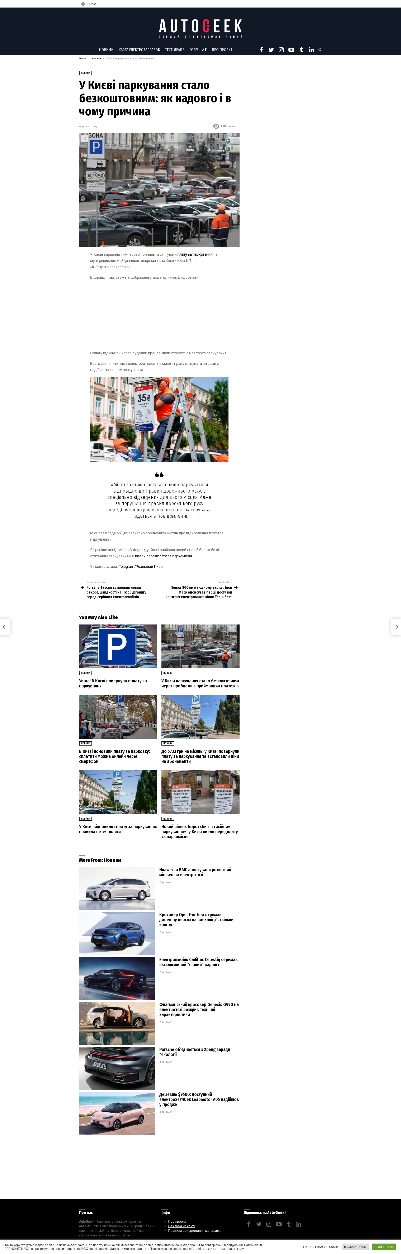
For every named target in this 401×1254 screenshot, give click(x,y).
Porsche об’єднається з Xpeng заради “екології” (194, 1052)
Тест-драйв (174, 49)
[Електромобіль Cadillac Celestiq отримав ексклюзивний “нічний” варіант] (117, 978)
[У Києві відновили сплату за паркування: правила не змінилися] (118, 792)
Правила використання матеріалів (195, 1231)
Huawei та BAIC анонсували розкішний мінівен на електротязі (195, 872)
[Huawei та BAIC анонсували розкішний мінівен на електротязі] (117, 888)
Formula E (198, 49)
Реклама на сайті (181, 1226)
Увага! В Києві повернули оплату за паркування (113, 683)
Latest (91, 4)
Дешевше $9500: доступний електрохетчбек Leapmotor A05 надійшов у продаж (199, 1099)
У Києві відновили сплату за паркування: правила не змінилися (118, 829)
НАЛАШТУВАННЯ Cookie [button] (321, 1247)
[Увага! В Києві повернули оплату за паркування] (118, 646)
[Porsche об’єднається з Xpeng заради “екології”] (117, 1068)
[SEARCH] (320, 49)
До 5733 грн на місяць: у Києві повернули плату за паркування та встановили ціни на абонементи (200, 756)
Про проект (222, 49)
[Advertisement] (159, 319)
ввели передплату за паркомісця (163, 556)
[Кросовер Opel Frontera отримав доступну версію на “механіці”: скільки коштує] (117, 933)
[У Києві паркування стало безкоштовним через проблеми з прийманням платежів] (200, 646)
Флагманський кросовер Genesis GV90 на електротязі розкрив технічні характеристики (199, 1009)
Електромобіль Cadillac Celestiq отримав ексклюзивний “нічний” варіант (198, 962)
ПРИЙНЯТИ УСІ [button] (384, 1246)
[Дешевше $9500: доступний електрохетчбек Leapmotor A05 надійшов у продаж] (117, 1113)
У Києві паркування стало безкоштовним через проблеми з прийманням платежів (200, 683)
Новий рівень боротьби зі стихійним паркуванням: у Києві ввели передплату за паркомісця (199, 831)
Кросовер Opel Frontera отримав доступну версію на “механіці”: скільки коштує (196, 919)
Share (84, 138)
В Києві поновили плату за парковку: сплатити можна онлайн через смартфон (114, 756)
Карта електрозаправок (139, 49)
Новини (106, 49)
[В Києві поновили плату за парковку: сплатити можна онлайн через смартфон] (118, 717)
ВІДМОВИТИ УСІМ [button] (355, 1246)
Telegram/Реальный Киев (141, 566)
